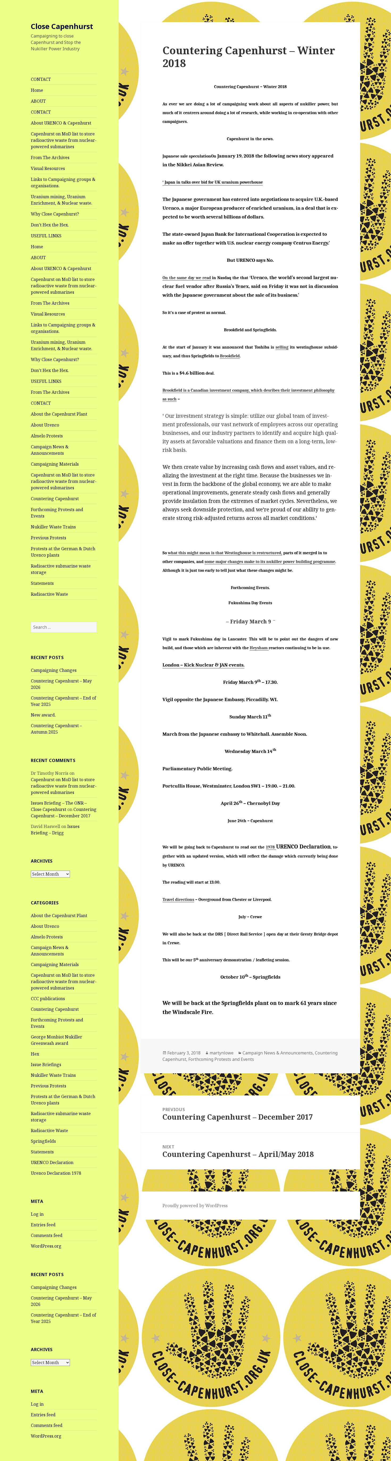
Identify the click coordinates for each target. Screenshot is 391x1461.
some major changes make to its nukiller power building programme (270, 561)
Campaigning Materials (55, 464)
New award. (43, 715)
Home (37, 90)
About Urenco (45, 425)
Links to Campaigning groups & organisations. (63, 182)
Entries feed (43, 1225)
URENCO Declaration (52, 1162)
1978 (271, 847)
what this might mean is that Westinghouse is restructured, (225, 553)
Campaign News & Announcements (50, 450)
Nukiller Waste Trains (53, 527)
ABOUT (38, 101)
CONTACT (41, 79)
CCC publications (48, 998)
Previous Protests (48, 538)
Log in (37, 1214)
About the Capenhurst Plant (59, 414)
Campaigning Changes (54, 670)
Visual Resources (48, 168)
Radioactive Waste (49, 594)
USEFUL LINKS (46, 236)
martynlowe (222, 1053)
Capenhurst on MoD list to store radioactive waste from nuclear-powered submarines (64, 140)
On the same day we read (187, 277)
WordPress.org (46, 1246)
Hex (35, 1054)
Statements (42, 583)
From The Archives (50, 157)
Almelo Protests (47, 436)
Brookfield (230, 356)
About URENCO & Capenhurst (61, 123)
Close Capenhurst (62, 26)
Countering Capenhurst (55, 499)
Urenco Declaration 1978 (56, 1173)
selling (282, 347)
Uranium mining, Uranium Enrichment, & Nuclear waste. (61, 200)
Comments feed (47, 1235)
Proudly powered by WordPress (195, 1205)
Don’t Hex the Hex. (50, 225)
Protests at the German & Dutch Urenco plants (63, 552)
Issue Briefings (46, 1064)
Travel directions (178, 899)
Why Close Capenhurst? (55, 214)
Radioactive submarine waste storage (61, 569)
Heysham (259, 647)
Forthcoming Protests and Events (57, 513)
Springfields (43, 1141)
